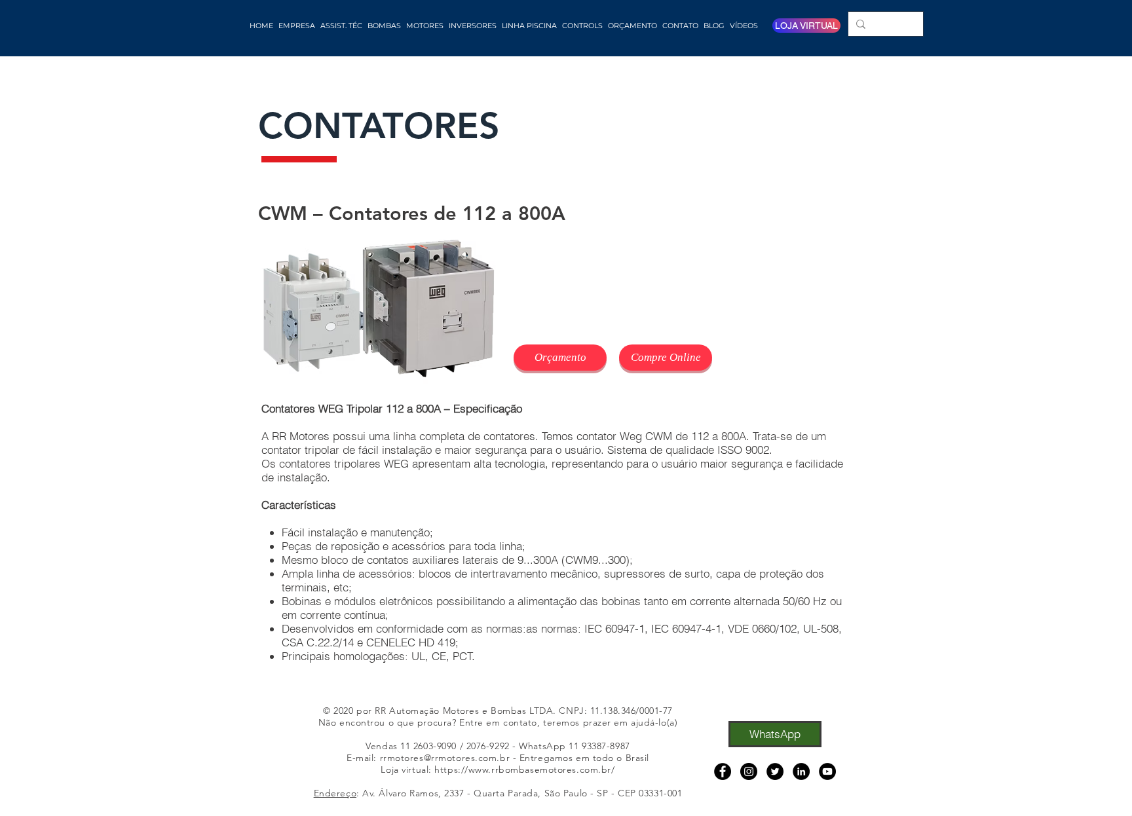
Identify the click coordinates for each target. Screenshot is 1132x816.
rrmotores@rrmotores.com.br (445, 758)
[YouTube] (827, 771)
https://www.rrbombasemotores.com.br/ (524, 769)
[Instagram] (748, 771)
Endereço (335, 793)
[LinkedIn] (801, 771)
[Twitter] (774, 771)
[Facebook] (722, 771)
